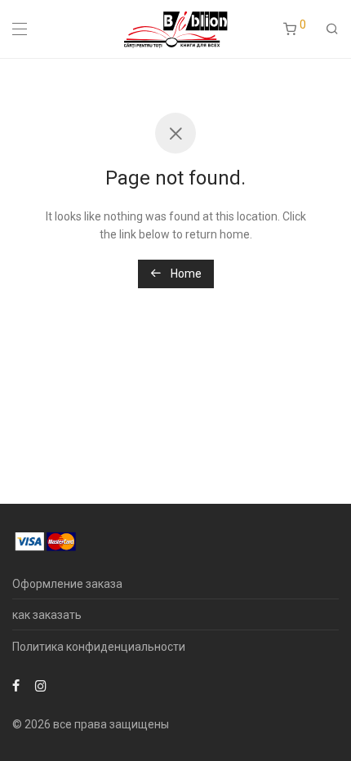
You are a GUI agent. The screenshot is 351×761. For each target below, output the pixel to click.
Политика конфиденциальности (98, 646)
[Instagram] (41, 685)
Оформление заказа (67, 583)
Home (185, 273)
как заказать (47, 614)
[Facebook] (16, 685)
